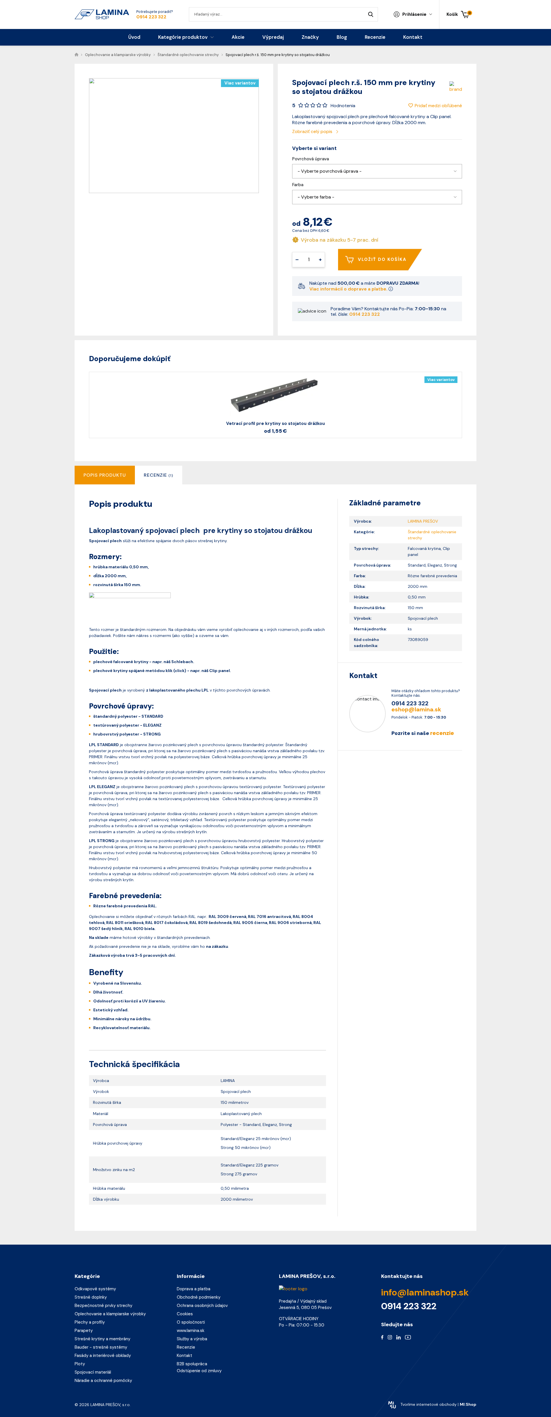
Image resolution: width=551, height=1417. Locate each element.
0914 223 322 (151, 17)
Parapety (84, 1330)
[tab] (158, 475)
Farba (297, 185)
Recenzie (186, 1347)
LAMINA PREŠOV (423, 521)
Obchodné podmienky (198, 1297)
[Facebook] (382, 1336)
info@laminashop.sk (425, 1292)
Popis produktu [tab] (105, 475)
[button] (377, 171)
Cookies (185, 1314)
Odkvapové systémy (95, 1289)
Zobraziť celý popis (312, 131)
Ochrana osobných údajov (202, 1305)
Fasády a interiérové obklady (103, 1355)
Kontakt (184, 1355)
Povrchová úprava (310, 159)
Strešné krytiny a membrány (102, 1339)
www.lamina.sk (190, 1330)
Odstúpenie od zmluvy (199, 1371)
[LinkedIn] (398, 1336)
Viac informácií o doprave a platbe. (349, 289)
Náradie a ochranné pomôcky (103, 1380)
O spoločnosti (191, 1322)
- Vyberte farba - (316, 197)
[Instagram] (390, 1336)
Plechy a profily (90, 1322)
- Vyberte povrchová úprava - (330, 171)
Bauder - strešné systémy (101, 1347)
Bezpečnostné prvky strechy (103, 1305)
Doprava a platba (193, 1289)
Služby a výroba (192, 1339)
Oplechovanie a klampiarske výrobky (110, 1314)
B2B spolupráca (192, 1364)
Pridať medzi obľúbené (438, 106)
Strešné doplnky (91, 1297)
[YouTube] (408, 1336)
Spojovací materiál (93, 1372)
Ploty (80, 1364)
